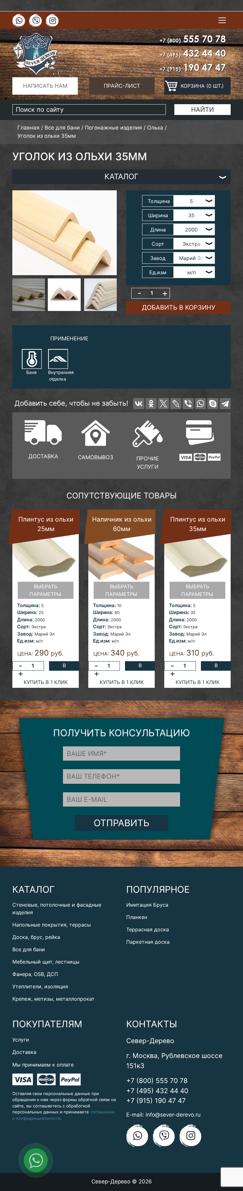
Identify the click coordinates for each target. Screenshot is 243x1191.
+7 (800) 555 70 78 (157, 1081)
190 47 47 (192, 67)
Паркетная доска (148, 942)
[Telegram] (225, 403)
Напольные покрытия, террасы (51, 925)
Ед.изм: (25, 641)
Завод (157, 258)
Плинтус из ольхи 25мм (45, 524)
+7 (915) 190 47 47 (156, 1101)
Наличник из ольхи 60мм (122, 524)
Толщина (159, 201)
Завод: (25, 634)
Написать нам (45, 86)
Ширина (158, 215)
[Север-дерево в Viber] (35, 21)
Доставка (24, 1052)
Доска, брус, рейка (36, 937)
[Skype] (212, 403)
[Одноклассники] (151, 403)
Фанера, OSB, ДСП (35, 974)
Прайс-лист (122, 86)
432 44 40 (192, 53)
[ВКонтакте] (138, 403)
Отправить (121, 822)
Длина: (25, 620)
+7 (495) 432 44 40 (157, 1091)
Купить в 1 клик (46, 682)
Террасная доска (147, 929)
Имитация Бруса (147, 905)
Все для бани (28, 949)
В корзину (64, 666)
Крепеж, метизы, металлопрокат (53, 999)
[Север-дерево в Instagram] (52, 21)
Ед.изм (157, 272)
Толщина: (28, 605)
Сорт (158, 244)
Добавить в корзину (178, 307)
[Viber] (188, 403)
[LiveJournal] (175, 403)
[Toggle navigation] (222, 20)
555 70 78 (192, 39)
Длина (158, 229)
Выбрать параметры (45, 590)
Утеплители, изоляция (40, 986)
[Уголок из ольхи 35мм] (64, 232)
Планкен (136, 917)
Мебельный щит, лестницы (45, 962)
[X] (163, 403)
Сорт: (23, 627)
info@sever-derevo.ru (173, 1115)
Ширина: (27, 612)
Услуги (20, 1039)
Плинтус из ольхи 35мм (197, 524)
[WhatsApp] (200, 403)
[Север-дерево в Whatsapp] (18, 21)
